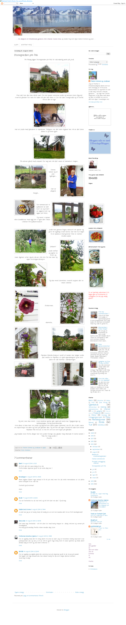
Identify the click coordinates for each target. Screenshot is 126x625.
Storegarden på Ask (99, 466)
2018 (92, 436)
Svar (20, 471)
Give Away (103, 402)
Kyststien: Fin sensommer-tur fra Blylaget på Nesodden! (104, 504)
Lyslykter (99, 411)
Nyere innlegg (19, 592)
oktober (95, 447)
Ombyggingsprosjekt (95, 417)
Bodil (20, 498)
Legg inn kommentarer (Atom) (33, 596)
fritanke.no (93, 569)
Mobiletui (107, 413)
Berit (20, 463)
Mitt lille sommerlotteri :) (103, 313)
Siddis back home (25, 509)
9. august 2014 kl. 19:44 (38, 509)
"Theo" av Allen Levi (103, 529)
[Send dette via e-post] (54, 448)
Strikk (101, 422)
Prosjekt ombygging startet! (98, 462)
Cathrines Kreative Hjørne (28, 536)
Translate (104, 65)
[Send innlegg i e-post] (50, 448)
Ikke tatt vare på (96, 522)
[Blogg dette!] (56, 448)
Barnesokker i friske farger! (103, 328)
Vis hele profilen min (95, 102)
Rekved (91, 422)
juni (93, 472)
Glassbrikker (93, 407)
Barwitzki (22, 521)
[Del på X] (57, 448)
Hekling (103, 407)
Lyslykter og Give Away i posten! (104, 362)
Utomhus (27, 450)
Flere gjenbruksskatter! (104, 345)
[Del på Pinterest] (61, 448)
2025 (92, 433)
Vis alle (108, 539)
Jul (93, 411)
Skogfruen (94, 520)
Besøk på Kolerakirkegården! (99, 455)
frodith (93, 492)
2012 (92, 484)
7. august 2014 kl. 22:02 (30, 498)
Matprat (97, 413)
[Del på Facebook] (59, 448)
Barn (91, 400)
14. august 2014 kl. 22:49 (31, 551)
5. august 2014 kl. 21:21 (30, 463)
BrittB (21, 551)
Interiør (107, 409)
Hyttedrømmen (93, 409)
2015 (92, 441)
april (94, 475)
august (94, 452)
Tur (90, 424)
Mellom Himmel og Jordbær (100, 81)
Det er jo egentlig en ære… (99, 515)
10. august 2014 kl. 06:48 (33, 521)
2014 (92, 444)
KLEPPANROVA (96, 526)
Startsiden (49, 592)
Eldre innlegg (79, 592)
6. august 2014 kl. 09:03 (33, 477)
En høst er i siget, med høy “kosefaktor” (99, 494)
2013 (92, 481)
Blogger (66, 610)
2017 (92, 439)
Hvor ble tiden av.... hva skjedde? (103, 379)
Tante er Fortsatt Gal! (98, 514)
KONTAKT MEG (26, 45)
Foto (22, 450)
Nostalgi (104, 415)
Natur (93, 415)
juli (93, 469)
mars (94, 478)
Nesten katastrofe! (98, 459)
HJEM (16, 45)
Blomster (100, 400)
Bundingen (22, 477)
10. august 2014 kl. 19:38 (44, 536)
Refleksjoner (98, 419)
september (96, 449)
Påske (107, 417)
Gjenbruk (93, 404)
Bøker (108, 400)
